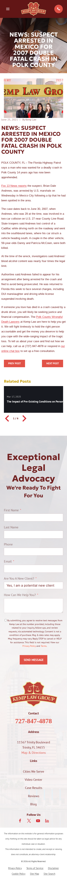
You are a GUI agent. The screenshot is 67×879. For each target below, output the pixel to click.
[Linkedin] (47, 821)
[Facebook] (20, 821)
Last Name (11, 527)
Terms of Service (34, 868)
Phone (8, 544)
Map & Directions (33, 753)
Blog (33, 804)
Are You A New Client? (19, 578)
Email (8, 561)
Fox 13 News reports (14, 185)
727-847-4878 (33, 721)
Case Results (33, 788)
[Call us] (58, 9)
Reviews (33, 796)
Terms (44, 645)
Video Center (33, 780)
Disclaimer (53, 868)
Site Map (34, 873)
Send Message (33, 660)
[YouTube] (38, 821)
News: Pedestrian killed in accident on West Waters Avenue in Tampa (52, 363)
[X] (29, 821)
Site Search (49, 873)
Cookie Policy (18, 873)
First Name (11, 510)
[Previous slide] (7, 418)
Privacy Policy (29, 645)
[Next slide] (23, 418)
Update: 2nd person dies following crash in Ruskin (14, 363)
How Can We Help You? (20, 595)
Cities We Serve (33, 771)
